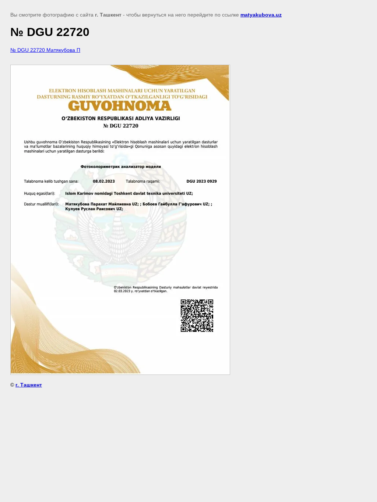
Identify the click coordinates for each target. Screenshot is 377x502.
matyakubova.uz (261, 15)
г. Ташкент (28, 385)
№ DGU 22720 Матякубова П (45, 50)
